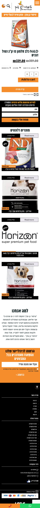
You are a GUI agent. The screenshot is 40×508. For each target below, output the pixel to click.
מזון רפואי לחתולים (32, 435)
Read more (29, 136)
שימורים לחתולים (33, 424)
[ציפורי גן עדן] (23, 6)
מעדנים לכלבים (33, 449)
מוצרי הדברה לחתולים (32, 438)
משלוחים (35, 409)
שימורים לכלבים (33, 452)
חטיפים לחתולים (33, 427)
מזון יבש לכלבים (33, 457)
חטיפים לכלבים (33, 446)
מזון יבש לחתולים (33, 432)
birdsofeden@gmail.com (28, 473)
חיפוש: (8, 6)
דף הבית (35, 400)
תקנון (35, 412)
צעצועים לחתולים (33, 441)
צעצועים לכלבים (33, 460)
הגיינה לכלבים (33, 455)
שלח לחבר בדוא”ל (28, 94)
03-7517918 (33, 470)
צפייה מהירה (10, 136)
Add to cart (28, 79)
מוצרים (35, 406)
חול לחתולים (34, 429)
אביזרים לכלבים (33, 443)
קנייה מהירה (20, 89)
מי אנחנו (35, 403)
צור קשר (35, 415)
